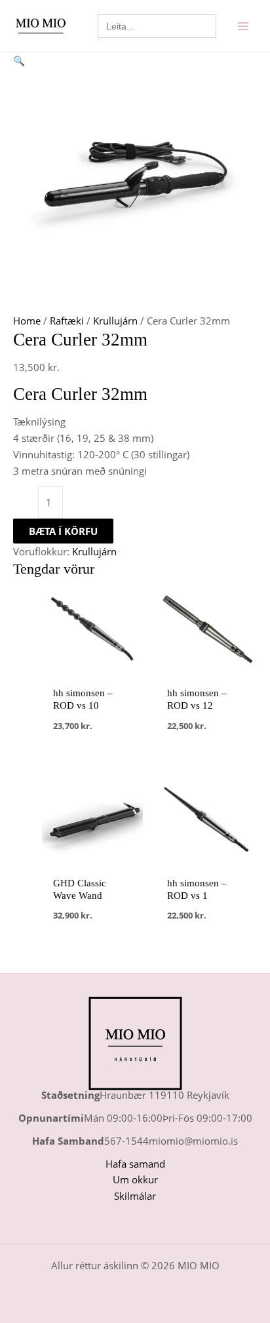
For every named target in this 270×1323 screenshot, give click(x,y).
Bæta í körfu (63, 531)
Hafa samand (135, 1163)
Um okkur (135, 1179)
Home (27, 320)
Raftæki (67, 320)
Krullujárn (115, 320)
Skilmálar (135, 1195)
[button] (135, 60)
